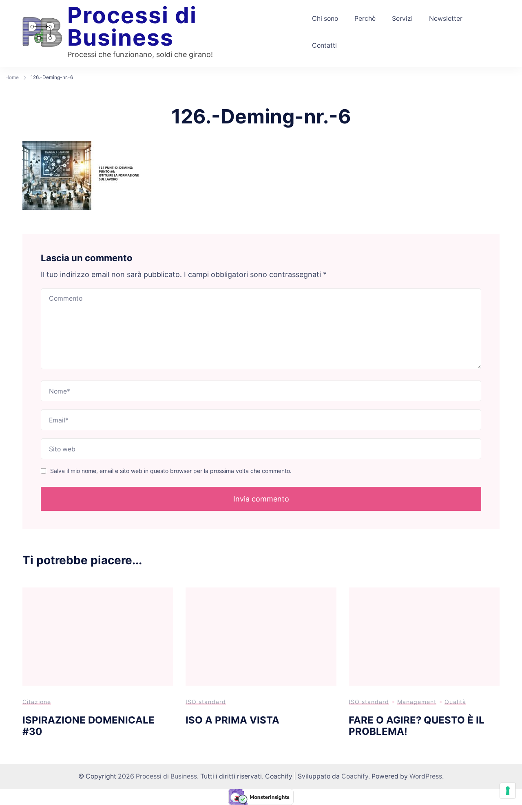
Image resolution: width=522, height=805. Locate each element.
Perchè (365, 18)
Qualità (455, 701)
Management (416, 701)
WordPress (425, 776)
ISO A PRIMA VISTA (232, 720)
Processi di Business (132, 26)
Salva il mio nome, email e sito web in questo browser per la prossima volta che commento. (171, 470)
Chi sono (325, 18)
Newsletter (445, 18)
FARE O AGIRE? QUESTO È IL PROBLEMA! (416, 726)
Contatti (324, 45)
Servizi (402, 18)
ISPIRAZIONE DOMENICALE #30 (88, 726)
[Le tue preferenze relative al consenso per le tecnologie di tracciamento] (507, 790)
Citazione (36, 701)
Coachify (354, 776)
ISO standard (206, 701)
